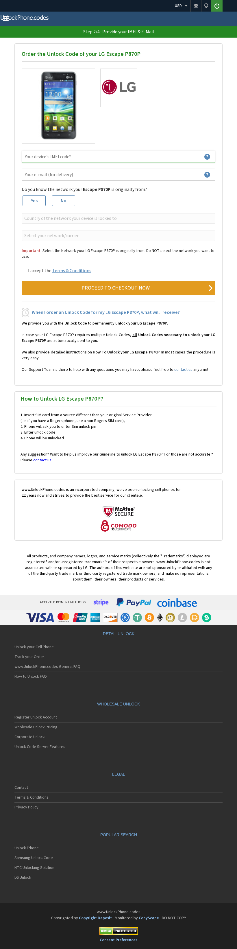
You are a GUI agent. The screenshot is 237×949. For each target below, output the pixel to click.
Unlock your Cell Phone (34, 647)
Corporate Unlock (29, 737)
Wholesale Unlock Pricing (36, 727)
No (63, 201)
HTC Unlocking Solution (34, 868)
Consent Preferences (118, 940)
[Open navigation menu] (6, 20)
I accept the (59, 271)
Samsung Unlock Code (33, 858)
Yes (34, 201)
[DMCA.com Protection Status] (118, 932)
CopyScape (149, 918)
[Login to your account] (217, 6)
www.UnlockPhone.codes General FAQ (47, 667)
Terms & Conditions (71, 271)
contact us (183, 370)
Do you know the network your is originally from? (84, 189)
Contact (21, 787)
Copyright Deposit (95, 918)
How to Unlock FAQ (30, 676)
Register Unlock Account (35, 717)
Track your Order (29, 657)
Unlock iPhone (26, 848)
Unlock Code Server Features (39, 747)
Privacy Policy (26, 807)
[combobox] (118, 218)
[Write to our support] (195, 6)
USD (178, 6)
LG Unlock (22, 877)
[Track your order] (206, 6)
